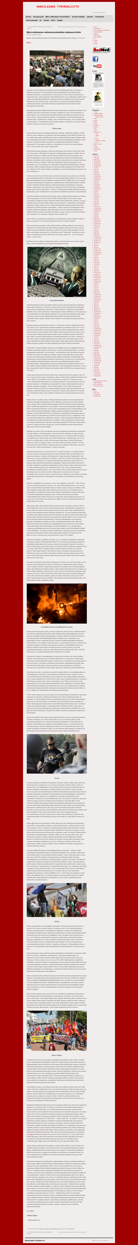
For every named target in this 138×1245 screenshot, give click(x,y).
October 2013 (97, 279)
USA (96, 142)
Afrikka (97, 135)
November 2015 (97, 252)
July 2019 (96, 228)
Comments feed (97, 394)
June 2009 (96, 348)
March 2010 (96, 342)
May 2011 (96, 321)
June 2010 (96, 337)
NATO (53, 20)
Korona (95, 127)
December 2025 (97, 164)
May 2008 (96, 367)
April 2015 (96, 260)
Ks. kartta (30, 1134)
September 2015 (97, 254)
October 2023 (97, 186)
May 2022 (96, 201)
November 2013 (97, 277)
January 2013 (97, 293)
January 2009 (97, 357)
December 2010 (97, 328)
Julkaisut (90, 17)
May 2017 (96, 245)
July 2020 (96, 213)
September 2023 (97, 188)
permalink (71, 1228)
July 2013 (96, 284)
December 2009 (97, 345)
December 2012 (97, 294)
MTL (40, 34)
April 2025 (96, 172)
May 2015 (96, 259)
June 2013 (96, 286)
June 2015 (96, 257)
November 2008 (97, 360)
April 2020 (96, 216)
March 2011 (96, 325)
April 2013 (96, 289)
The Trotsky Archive (98, 386)
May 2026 (96, 156)
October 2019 (97, 225)
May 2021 (96, 205)
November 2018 (97, 238)
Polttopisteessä (53, 1228)
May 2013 (96, 288)
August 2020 (97, 211)
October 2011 (97, 315)
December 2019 (97, 223)
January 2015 (97, 262)
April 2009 (96, 352)
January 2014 (97, 274)
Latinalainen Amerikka (100, 140)
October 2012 (97, 298)
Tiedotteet (96, 147)
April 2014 (96, 269)
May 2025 (96, 171)
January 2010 (97, 343)
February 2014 (97, 272)
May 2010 (96, 338)
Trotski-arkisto (97, 149)
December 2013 (97, 276)
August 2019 (97, 227)
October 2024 (97, 178)
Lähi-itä (97, 139)
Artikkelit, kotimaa (98, 113)
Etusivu (28, 17)
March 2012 (96, 308)
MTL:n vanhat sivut (98, 384)
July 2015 (96, 255)
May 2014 (96, 267)
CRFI (95, 118)
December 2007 (97, 376)
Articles (95, 112)
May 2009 (96, 350)
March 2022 (96, 203)
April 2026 (96, 157)
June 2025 (96, 169)
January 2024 (97, 184)
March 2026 (96, 159)
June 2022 (96, 200)
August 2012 (97, 301)
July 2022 (96, 198)
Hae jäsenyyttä (38, 17)
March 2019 (96, 233)
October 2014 (97, 264)
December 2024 (97, 176)
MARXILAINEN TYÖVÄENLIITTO (58, 6)
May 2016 (96, 247)
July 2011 (96, 320)
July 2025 (96, 167)
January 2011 (97, 326)
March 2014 (96, 271)
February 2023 (97, 196)
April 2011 (96, 323)
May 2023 (96, 193)
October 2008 (97, 362)
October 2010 (97, 332)
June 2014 (96, 266)
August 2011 (97, 318)
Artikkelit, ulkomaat (44, 1228)
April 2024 (96, 183)
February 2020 (97, 220)
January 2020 (97, 222)
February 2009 (97, 355)
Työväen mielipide (78, 17)
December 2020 (97, 208)
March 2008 (96, 370)
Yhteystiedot (99, 17)
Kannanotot (96, 125)
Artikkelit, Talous (99, 117)
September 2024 (97, 179)
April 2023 (96, 194)
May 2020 (96, 215)
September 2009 (97, 347)
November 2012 (97, 296)
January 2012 (97, 310)
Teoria (59, 1228)
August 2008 (97, 364)
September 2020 (97, 210)
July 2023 (96, 191)
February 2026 (97, 161)
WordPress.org (97, 396)
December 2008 (97, 359)
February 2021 (97, 206)
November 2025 (97, 166)
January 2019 (97, 235)
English (60, 20)
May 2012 (96, 304)
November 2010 (97, 330)
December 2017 (97, 242)
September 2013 (97, 281)
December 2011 (97, 311)
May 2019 (96, 230)
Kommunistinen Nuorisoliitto (100, 381)
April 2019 (96, 232)
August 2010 (97, 335)
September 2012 (97, 299)
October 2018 (97, 240)
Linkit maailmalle (32, 20)
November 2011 (97, 313)
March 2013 (96, 291)
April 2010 (96, 340)
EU (41, 20)
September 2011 (97, 316)
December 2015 (97, 250)
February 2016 (97, 249)
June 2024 (96, 181)
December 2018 (97, 237)
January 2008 (97, 374)
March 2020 (96, 218)
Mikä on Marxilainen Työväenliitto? (58, 17)
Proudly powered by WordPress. (101, 1240)
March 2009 (96, 354)
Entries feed (96, 392)
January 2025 (97, 174)
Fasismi (46, 20)
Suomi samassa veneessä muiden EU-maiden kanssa (72, 26)
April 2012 (96, 306)
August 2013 (97, 282)
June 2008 (96, 365)
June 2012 (96, 303)
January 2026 (97, 162)
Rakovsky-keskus (98, 144)
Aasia (96, 134)
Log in (95, 391)
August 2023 (97, 189)
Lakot (95, 128)
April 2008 (96, 369)
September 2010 (97, 333)
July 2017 (96, 244)
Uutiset (95, 150)
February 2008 (97, 372)
